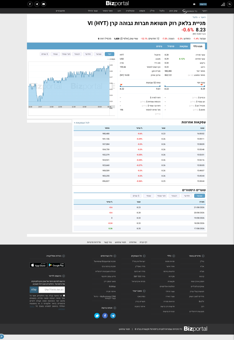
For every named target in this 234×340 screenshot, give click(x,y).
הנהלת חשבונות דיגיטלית (105, 271)
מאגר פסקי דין (110, 281)
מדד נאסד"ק (140, 266)
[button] (2, 336)
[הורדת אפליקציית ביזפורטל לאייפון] (38, 267)
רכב (119, 10)
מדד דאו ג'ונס (139, 271)
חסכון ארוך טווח (197, 281)
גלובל (162, 10)
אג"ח (202, 266)
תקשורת (171, 281)
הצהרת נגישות (169, 311)
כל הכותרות (192, 11)
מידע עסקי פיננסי (108, 276)
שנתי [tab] (55, 54)
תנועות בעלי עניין (197, 291)
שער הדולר (93, 10)
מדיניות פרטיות (94, 242)
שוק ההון (173, 10)
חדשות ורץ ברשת (168, 306)
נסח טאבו (141, 296)
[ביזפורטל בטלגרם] (36, 4)
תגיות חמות (170, 261)
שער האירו (170, 296)
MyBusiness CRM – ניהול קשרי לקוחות (105, 297)
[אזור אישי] (194, 4)
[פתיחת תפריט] (223, 4)
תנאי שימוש (120, 242)
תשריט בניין (140, 301)
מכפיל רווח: (105, 38)
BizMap (112, 286)
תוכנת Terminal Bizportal (105, 261)
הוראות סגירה (169, 301)
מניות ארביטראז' (138, 281)
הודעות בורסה (169, 271)
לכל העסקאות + (81, 123)
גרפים (159, 46)
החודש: (187, 38)
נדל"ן (152, 10)
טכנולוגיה (130, 10)
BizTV (201, 301)
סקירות (172, 276)
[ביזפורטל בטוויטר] (97, 315)
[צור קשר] (43, 4)
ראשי (204, 10)
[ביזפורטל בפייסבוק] (30, 4)
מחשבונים (60, 10)
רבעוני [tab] (77, 54)
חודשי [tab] (88, 54)
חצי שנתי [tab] (66, 54)
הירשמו (203, 4)
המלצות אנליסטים (167, 286)
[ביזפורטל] (117, 4)
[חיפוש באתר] (229, 4)
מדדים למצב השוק (196, 296)
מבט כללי (197, 46)
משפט (142, 10)
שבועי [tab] (98, 54)
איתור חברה (111, 291)
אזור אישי (170, 266)
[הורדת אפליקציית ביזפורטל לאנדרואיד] (56, 267)
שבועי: (202, 38)
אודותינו (132, 242)
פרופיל (171, 46)
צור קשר (108, 242)
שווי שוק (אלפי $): (129, 38)
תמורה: (112, 59)
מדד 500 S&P (139, 276)
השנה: (171, 38)
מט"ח (202, 271)
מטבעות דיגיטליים (196, 311)
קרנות (201, 276)
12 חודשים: (153, 38)
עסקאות (184, 46)
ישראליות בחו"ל (138, 261)
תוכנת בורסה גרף (109, 266)
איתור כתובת (140, 306)
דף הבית (143, 242)
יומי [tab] (109, 54)
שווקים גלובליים (197, 286)
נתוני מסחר (108, 10)
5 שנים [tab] (44, 54)
